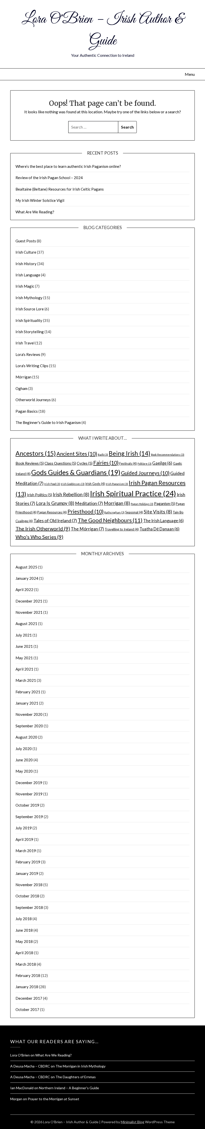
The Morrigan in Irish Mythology (81, 1066)
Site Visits (158, 511)
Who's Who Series (39, 537)
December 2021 (29, 601)
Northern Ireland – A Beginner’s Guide (69, 1088)
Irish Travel (25, 343)
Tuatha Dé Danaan (160, 528)
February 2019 (28, 862)
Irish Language (28, 275)
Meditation (89, 503)
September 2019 (29, 816)
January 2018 (27, 986)
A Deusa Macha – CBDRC (30, 1066)
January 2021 (27, 703)
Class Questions (60, 463)
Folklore (145, 463)
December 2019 (29, 782)
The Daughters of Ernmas (76, 1077)
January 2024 (27, 578)
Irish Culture (26, 252)
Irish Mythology (29, 297)
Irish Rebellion (71, 494)
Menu (190, 74)
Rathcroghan (114, 512)
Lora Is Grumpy (55, 503)
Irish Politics (39, 494)
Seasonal (134, 512)
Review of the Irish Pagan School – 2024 (49, 177)
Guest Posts (26, 241)
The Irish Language (163, 520)
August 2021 (26, 623)
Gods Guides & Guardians (75, 472)
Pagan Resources (52, 512)
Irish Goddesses (72, 483)
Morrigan (117, 503)
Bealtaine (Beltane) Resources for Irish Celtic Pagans (60, 189)
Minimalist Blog (132, 1122)
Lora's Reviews (28, 354)
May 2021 (24, 658)
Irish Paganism (117, 483)
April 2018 (24, 952)
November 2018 (29, 884)
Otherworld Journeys (33, 399)
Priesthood (86, 511)
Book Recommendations (167, 454)
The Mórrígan (87, 528)
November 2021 (29, 612)
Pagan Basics (27, 411)
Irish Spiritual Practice (133, 493)
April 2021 (24, 669)
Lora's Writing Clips (32, 365)
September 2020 (29, 726)
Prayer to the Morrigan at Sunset (53, 1099)
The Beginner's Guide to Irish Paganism (48, 422)
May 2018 (24, 941)
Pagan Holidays (142, 503)
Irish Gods (95, 484)
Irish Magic (25, 286)
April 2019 (24, 839)
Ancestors (36, 453)
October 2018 (27, 896)
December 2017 (29, 998)
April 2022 (24, 589)
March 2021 (26, 680)
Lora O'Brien (20, 1055)
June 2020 (24, 760)
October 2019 (27, 805)
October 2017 (27, 1009)
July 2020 (24, 748)
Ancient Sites (76, 453)
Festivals (128, 463)
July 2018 (24, 918)
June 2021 (24, 646)
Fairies (105, 462)
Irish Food (52, 483)
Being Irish (129, 453)
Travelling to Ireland (122, 529)
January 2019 (27, 873)
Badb (103, 454)
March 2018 (26, 964)
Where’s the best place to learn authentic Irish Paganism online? (68, 166)
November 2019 (29, 794)
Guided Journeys (145, 473)
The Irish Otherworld (43, 528)
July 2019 (24, 828)
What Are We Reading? (35, 212)
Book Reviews (30, 463)
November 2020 (29, 714)
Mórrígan (24, 377)
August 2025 (26, 567)
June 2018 (24, 930)
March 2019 (26, 850)
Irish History (26, 263)
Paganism (164, 503)
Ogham (22, 388)
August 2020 (26, 737)
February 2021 (28, 692)
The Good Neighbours (110, 520)
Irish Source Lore (30, 309)
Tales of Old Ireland (55, 520)
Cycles (84, 463)
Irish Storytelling (30, 331)
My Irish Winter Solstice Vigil (40, 200)
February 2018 (28, 975)
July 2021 (24, 635)
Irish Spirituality (29, 320)
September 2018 (29, 907)
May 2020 (24, 771)
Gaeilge (162, 463)
